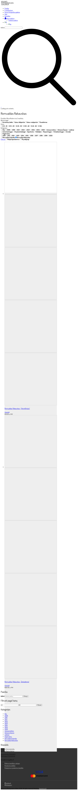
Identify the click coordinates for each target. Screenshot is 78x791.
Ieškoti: (3, 696)
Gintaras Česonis (9, 733)
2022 (6, 721)
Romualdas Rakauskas (11, 740)
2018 (6, 718)
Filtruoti (3, 139)
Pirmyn (26, 696)
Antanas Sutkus (9, 731)
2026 (6, 729)
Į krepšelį (7, 412)
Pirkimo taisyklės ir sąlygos (12, 763)
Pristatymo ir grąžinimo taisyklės (14, 768)
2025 (6, 727)
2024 (6, 725)
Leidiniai (7, 735)
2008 (6, 716)
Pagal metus (8, 737)
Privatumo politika (10, 766)
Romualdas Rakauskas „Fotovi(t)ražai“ (17, 408)
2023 (6, 723)
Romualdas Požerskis (11, 738)
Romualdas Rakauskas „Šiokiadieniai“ (17, 682)
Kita (6, 714)
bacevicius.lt (42, 788)
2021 (6, 719)
